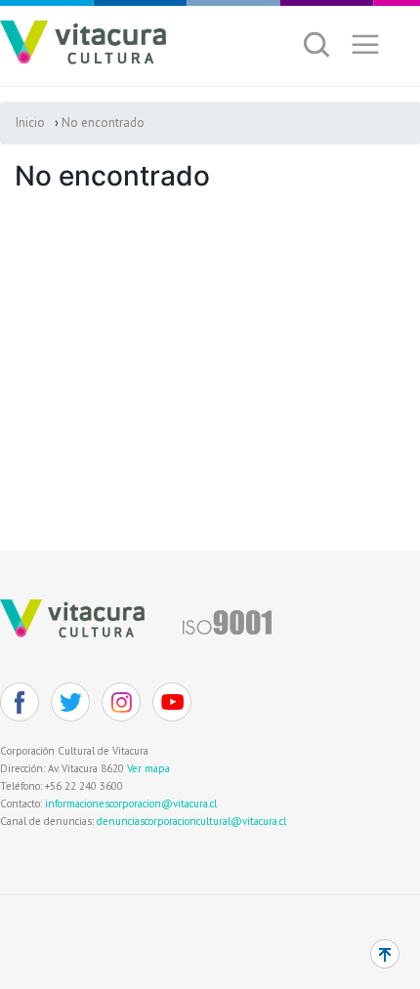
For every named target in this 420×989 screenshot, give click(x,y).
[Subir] (384, 953)
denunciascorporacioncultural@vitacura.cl (191, 821)
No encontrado (103, 122)
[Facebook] (19, 701)
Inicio (30, 122)
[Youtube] (171, 701)
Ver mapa (148, 768)
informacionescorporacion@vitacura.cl (131, 803)
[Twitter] (70, 701)
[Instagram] (121, 701)
